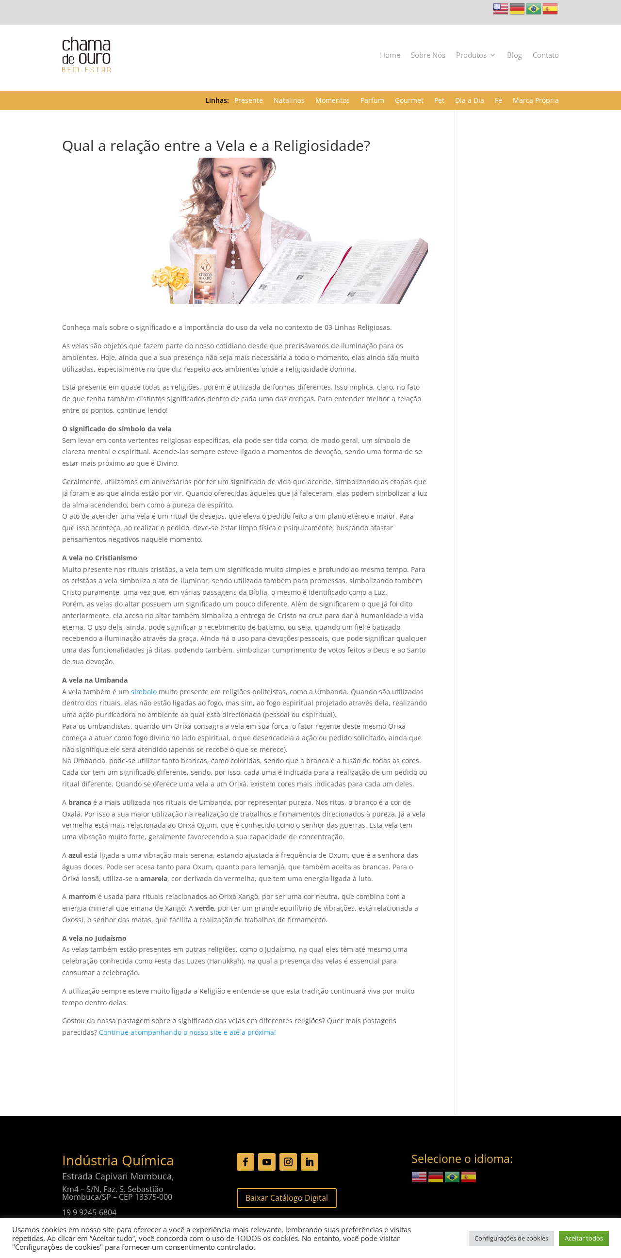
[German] (517, 8)
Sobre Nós (428, 55)
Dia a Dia (469, 101)
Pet (439, 101)
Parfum (372, 101)
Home (390, 55)
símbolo (144, 691)
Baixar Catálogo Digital (286, 1198)
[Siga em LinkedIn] (309, 1162)
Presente (248, 101)
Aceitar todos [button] (584, 1238)
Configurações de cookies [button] (511, 1238)
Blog (514, 55)
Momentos (332, 101)
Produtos (471, 55)
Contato (546, 55)
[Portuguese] (534, 8)
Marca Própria (536, 101)
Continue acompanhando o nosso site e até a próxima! (187, 1032)
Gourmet (409, 101)
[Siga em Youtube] (267, 1162)
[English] (501, 8)
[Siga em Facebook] (245, 1162)
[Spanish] (550, 8)
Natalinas (289, 101)
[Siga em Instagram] (288, 1162)
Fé (498, 101)
